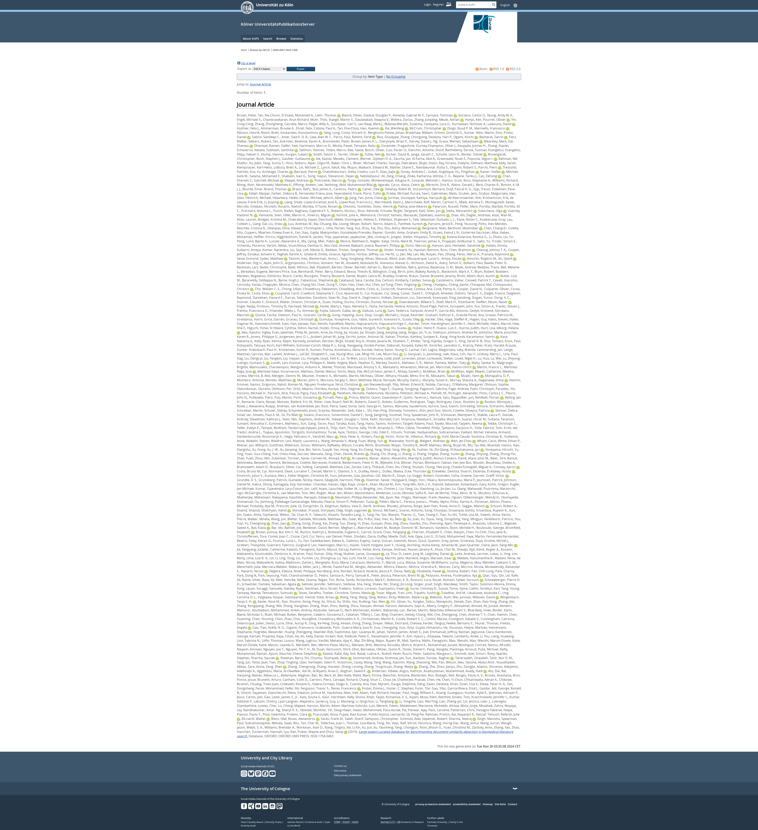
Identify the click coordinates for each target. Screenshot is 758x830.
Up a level (248, 63)
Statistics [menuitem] (296, 38)
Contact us (340, 766)
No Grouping (395, 76)
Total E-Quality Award (252, 822)
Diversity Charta (273, 822)
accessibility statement (467, 804)
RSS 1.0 (498, 69)
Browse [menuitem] (281, 38)
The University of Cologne (265, 788)
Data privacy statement (347, 775)
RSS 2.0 (515, 69)
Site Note (500, 804)
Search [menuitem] (267, 38)
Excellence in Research (410, 822)
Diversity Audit (248, 825)
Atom (483, 69)
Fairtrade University (437, 822)
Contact (512, 804)
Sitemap (488, 804)
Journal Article (260, 84)
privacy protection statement (433, 804)
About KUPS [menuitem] (251, 38)
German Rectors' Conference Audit (305, 822)
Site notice (340, 770)
